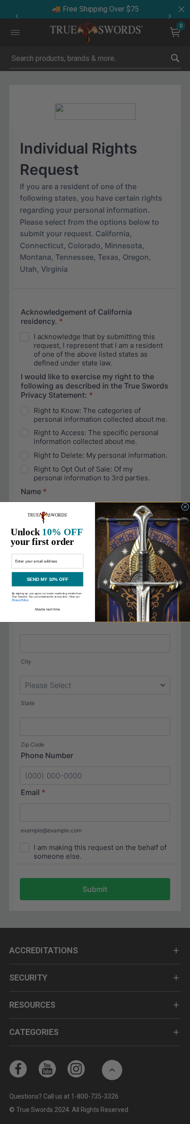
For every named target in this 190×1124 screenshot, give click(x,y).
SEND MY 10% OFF (47, 579)
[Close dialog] (185, 506)
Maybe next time (47, 609)
